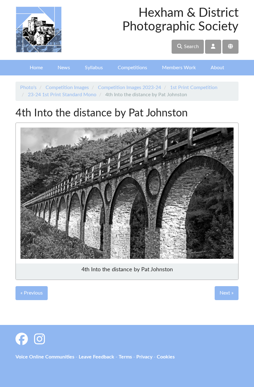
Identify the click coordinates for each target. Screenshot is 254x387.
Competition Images (67, 87)
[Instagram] (39, 340)
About (217, 67)
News (64, 67)
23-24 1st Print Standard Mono (62, 94)
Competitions (132, 67)
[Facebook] (21, 340)
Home (36, 67)
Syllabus (94, 67)
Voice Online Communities (44, 356)
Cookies (166, 356)
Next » (227, 292)
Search (191, 46)
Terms (125, 356)
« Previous (31, 292)
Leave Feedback (96, 356)
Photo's (28, 87)
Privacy (144, 356)
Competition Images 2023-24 (129, 87)
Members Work (179, 67)
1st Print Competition (193, 87)
